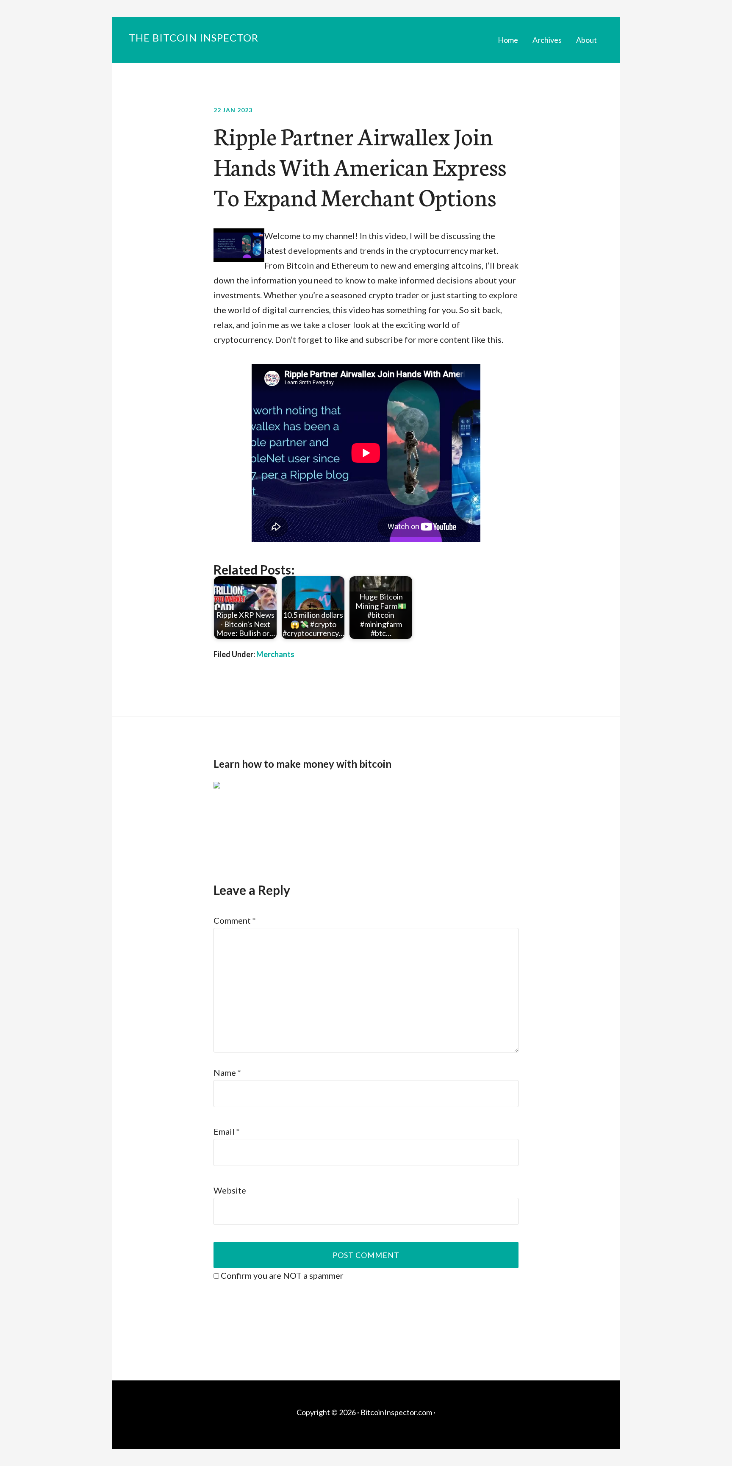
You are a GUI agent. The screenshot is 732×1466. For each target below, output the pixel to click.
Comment (235, 920)
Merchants (275, 654)
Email (227, 1131)
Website (230, 1190)
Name (227, 1072)
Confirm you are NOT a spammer (281, 1275)
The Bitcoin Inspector (193, 37)
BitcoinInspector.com (396, 1412)
